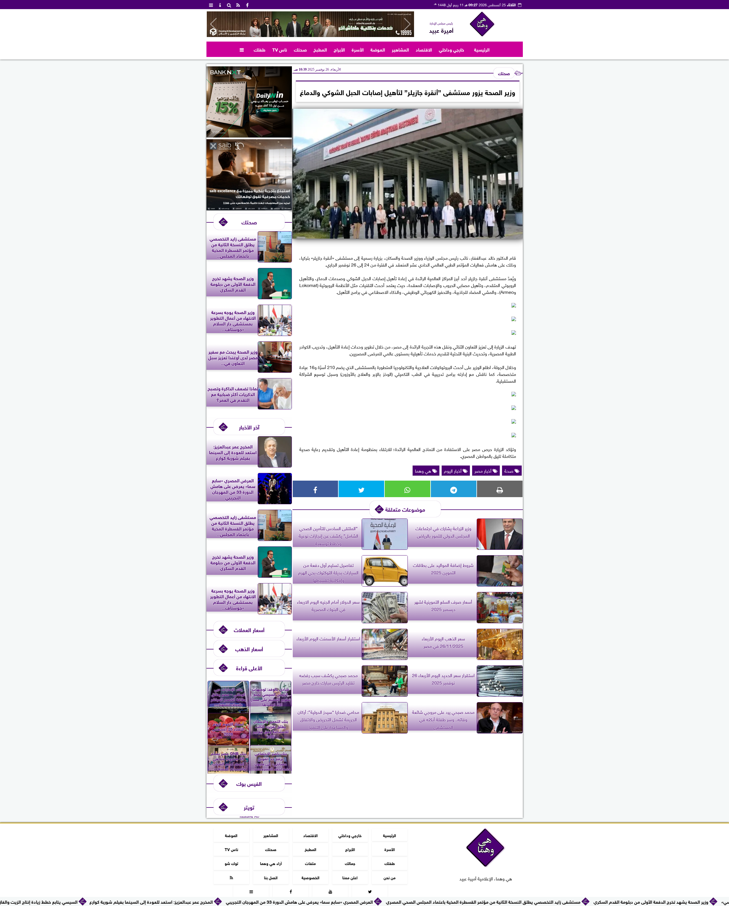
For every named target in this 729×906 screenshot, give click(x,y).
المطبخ (320, 49)
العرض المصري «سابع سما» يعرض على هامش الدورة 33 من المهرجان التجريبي (355, 901)
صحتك (300, 49)
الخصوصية (310, 877)
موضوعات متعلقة (405, 509)
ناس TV (279, 49)
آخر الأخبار (249, 426)
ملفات (310, 862)
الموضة (377, 49)
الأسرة (358, 49)
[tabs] (211, 4)
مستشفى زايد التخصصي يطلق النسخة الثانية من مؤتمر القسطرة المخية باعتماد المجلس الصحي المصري (539, 901)
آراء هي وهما (271, 862)
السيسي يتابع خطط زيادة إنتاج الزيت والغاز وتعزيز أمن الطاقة (78, 901)
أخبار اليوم (453, 470)
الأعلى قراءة (249, 667)
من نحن (390, 877)
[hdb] (310, 24)
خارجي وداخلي (451, 49)
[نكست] (249, 135)
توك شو (231, 862)
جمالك (350, 862)
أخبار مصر (483, 470)
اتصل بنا (271, 877)
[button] (213, 24)
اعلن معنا (350, 877)
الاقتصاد (424, 49)
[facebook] (247, 4)
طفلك (259, 49)
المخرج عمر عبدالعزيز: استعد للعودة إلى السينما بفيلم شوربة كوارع (207, 901)
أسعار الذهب (249, 648)
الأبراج (339, 49)
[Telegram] (454, 489)
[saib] (249, 208)
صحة (509, 470)
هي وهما (423, 470)
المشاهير (400, 49)
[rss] (238, 4)
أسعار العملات (249, 629)
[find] (229, 4)
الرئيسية (482, 49)
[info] (220, 4)
